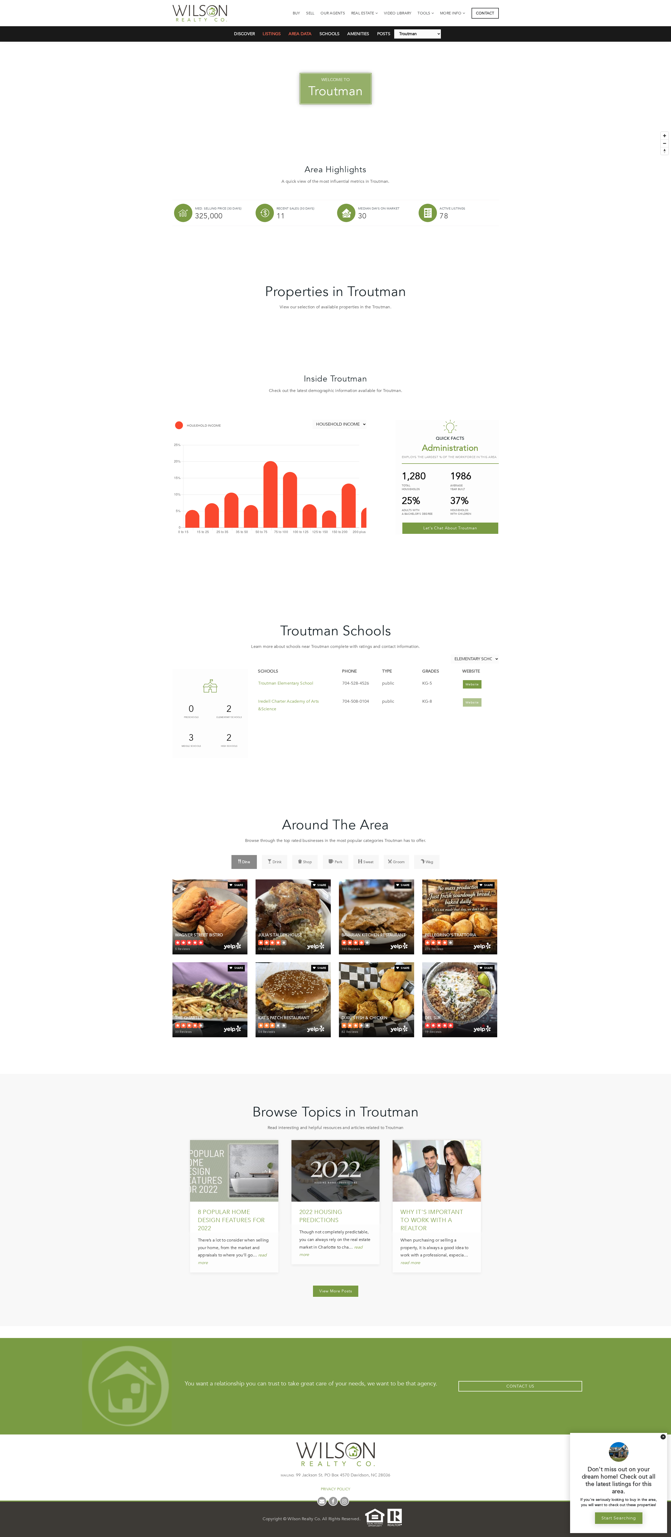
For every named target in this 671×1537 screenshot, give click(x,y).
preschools (191, 717)
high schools (229, 746)
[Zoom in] (664, 135)
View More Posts (335, 1291)
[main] (335, 663)
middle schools (191, 746)
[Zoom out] (664, 143)
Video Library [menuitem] (397, 13)
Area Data (300, 34)
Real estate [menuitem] (363, 13)
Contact (485, 13)
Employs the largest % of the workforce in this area (449, 457)
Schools (330, 34)
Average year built (457, 487)
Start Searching (619, 1517)
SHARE (238, 885)
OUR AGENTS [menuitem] (333, 13)
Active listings (452, 208)
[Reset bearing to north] (664, 151)
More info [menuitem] (451, 13)
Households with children (460, 512)
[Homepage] (199, 13)
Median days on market (378, 208)
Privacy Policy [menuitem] (335, 1489)
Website (472, 684)
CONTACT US (520, 1386)
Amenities (358, 34)
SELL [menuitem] (310, 13)
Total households (411, 487)
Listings (272, 34)
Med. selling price (218, 208)
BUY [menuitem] (296, 13)
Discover (244, 34)
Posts (383, 34)
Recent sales (296, 208)
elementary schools (229, 717)
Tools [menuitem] (424, 13)
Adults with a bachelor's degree (417, 512)
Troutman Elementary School (285, 683)
